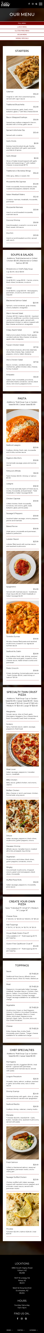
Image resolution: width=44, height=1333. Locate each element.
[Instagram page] (33, 4)
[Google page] (36, 4)
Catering (32, 1330)
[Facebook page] (29, 4)
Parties (20, 1330)
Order (8, 1330)
